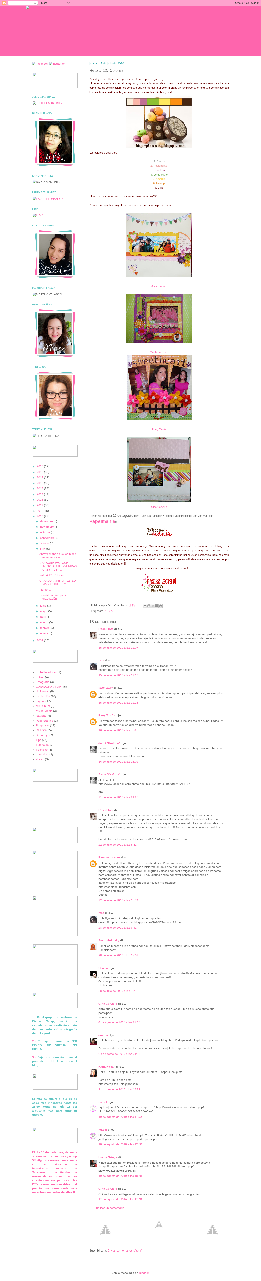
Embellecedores (46, 672)
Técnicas (42, 749)
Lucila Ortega (107, 1157)
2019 (40, 466)
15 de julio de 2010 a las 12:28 (118, 702)
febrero (45, 627)
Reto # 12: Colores (51, 575)
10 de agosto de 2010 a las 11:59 (120, 1116)
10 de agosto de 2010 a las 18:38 (120, 1175)
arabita (103, 1035)
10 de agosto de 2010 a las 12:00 (120, 1144)
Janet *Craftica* (109, 743)
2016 (40, 483)
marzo (44, 622)
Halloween (42, 691)
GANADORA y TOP (48, 686)
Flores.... (45, 589)
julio (43, 548)
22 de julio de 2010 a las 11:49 (118, 900)
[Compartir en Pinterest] (160, 606)
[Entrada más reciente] (105, 1243)
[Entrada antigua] (212, 1243)
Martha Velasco (159, 352)
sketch (40, 759)
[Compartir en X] (153, 606)
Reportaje (42, 735)
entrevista (42, 754)
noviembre (47, 526)
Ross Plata (105, 628)
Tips (38, 740)
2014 (40, 494)
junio (43, 605)
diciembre (47, 521)
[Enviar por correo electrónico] (145, 606)
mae (101, 660)
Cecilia (103, 968)
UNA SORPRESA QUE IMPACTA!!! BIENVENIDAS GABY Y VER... (58, 566)
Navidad (41, 715)
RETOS (108, 611)
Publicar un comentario (109, 1207)
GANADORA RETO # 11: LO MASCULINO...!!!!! (57, 582)
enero (44, 633)
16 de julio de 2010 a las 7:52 (117, 730)
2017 (40, 477)
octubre (45, 532)
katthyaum (105, 687)
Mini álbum (43, 706)
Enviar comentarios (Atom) (125, 1250)
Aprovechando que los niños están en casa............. (57, 555)
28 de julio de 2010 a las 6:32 (117, 927)
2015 (40, 488)
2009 (40, 640)
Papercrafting (44, 720)
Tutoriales (42, 744)
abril (43, 616)
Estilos (40, 677)
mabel (102, 1102)
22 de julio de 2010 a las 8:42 (117, 844)
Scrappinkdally (108, 940)
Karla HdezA (106, 1066)
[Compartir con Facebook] (157, 606)
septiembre (47, 537)
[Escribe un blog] (149, 606)
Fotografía (42, 682)
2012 (40, 505)
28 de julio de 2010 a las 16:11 (118, 990)
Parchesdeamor (109, 857)
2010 (40, 516)
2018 (40, 472)
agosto (45, 543)
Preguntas (42, 725)
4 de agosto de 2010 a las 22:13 (119, 1022)
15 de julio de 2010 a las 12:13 (118, 675)
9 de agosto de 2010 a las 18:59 (119, 1089)
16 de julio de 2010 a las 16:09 (118, 761)
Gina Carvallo (159, 506)
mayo (44, 611)
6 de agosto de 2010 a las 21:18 (119, 1053)
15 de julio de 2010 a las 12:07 (118, 647)
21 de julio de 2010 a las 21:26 (118, 797)
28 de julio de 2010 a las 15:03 (118, 955)
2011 (40, 510)
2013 (40, 499)
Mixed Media (44, 710)
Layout (40, 701)
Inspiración (43, 696)
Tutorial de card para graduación (52, 597)
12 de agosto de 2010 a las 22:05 (120, 1199)
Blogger (144, 1272)
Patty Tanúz (159, 429)
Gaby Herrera (159, 286)
